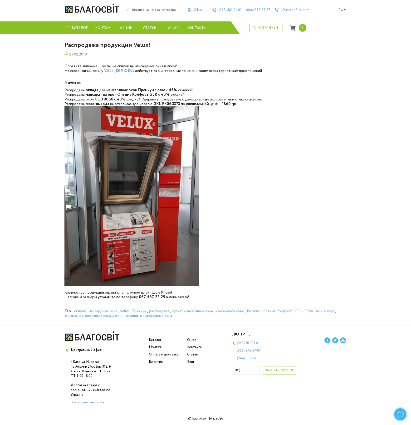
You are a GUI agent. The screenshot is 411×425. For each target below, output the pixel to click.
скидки (80, 311)
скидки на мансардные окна (149, 316)
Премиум (139, 311)
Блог (190, 362)
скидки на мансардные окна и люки (94, 316)
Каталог (155, 340)
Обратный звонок (295, 10)
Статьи (150, 28)
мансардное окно (229, 311)
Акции (126, 28)
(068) (230, 10)
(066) (258, 10)
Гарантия (156, 362)
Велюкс (253, 311)
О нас (173, 28)
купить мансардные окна (192, 311)
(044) (249, 358)
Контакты (196, 28)
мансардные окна (103, 311)
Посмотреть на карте (87, 402)
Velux (124, 311)
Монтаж (103, 28)
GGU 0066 (304, 311)
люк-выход (325, 311)
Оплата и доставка (163, 354)
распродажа (159, 311)
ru (340, 10)
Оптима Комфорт (277, 311)
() (119, 71)
